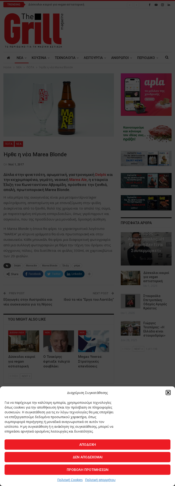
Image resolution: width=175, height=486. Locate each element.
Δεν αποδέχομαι (88, 457)
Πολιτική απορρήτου (100, 480)
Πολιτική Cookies (70, 480)
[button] (168, 392)
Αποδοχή (87, 445)
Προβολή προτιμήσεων (87, 470)
